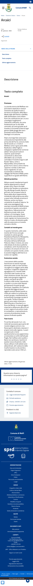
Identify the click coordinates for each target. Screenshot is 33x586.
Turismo (15, 499)
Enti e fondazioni (15, 475)
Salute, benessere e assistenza (15, 511)
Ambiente (15, 508)
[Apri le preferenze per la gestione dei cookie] (3, 583)
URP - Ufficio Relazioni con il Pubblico (15, 549)
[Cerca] (30, 8)
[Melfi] (9, 8)
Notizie (16, 517)
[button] (30, 2)
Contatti (15, 535)
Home (2, 15)
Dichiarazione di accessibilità (16, 566)
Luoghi (16, 482)
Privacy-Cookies (6, 574)
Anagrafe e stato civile (16, 488)
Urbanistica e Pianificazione (15, 497)
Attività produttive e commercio (15, 495)
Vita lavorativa (16, 493)
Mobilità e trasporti (15, 502)
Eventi (15, 521)
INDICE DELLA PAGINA (8, 49)
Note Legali (15, 574)
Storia (18, 15)
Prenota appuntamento (15, 559)
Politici (15, 477)
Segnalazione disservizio (15, 564)
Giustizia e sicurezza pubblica (16, 504)
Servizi (15, 485)
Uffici (15, 473)
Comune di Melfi (21, 7)
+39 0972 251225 (16, 544)
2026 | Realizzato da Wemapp (16, 578)
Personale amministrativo (15, 479)
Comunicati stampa (15, 519)
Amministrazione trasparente (15, 532)
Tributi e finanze (15, 506)
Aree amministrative (15, 468)
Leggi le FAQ (15, 561)
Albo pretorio (15, 529)
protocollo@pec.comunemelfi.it (15, 546)
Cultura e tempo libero (16, 490)
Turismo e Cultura (10, 15)
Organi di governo (16, 470)
